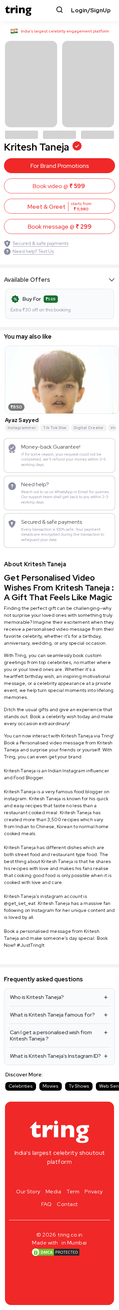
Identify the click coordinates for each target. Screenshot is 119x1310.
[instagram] (38, 1177)
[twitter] (59, 1177)
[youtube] (70, 1177)
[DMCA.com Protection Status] (55, 1252)
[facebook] (49, 1177)
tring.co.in (70, 1234)
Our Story (28, 1191)
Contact (67, 1204)
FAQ (46, 1204)
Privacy (94, 1191)
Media (53, 1191)
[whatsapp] (80, 1177)
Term (72, 1191)
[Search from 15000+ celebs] (59, 10)
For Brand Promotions (59, 165)
